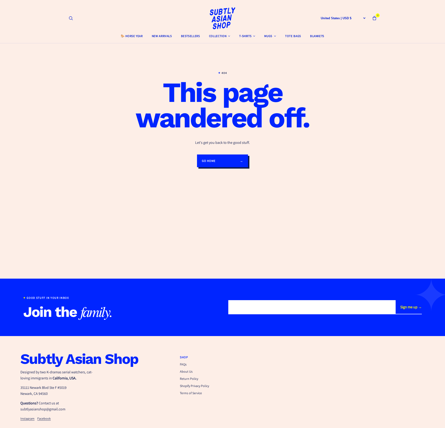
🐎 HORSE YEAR (132, 36)
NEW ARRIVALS (162, 36)
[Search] (70, 18)
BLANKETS (317, 36)
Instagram (27, 418)
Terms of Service (191, 393)
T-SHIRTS (245, 36)
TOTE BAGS (293, 36)
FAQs (183, 364)
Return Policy (189, 379)
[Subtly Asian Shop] (222, 18)
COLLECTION (218, 36)
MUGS (268, 36)
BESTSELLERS (190, 36)
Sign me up (411, 307)
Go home (222, 161)
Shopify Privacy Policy (194, 386)
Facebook (44, 418)
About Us (186, 371)
